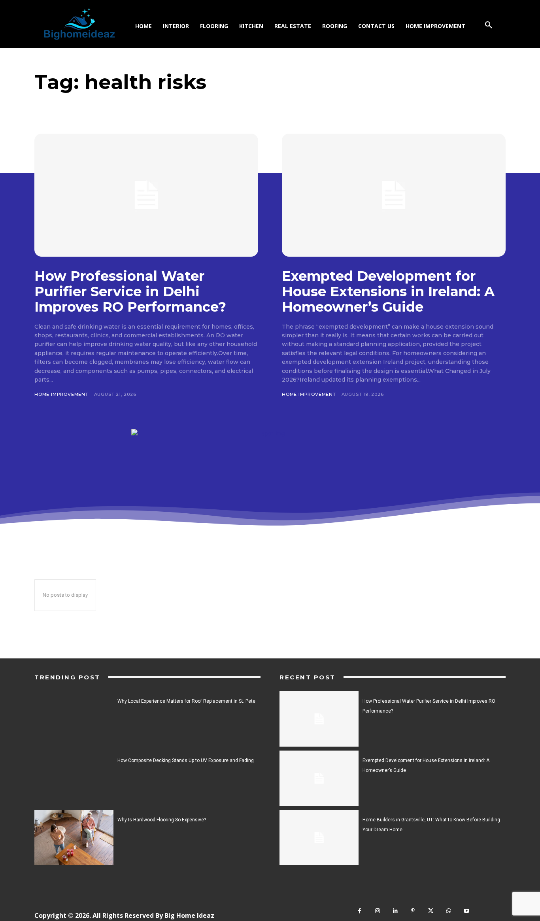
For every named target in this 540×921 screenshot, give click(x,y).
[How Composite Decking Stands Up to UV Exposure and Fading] (73, 778)
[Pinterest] (413, 911)
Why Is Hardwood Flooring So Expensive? (161, 820)
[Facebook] (359, 911)
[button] (488, 25)
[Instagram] (377, 911)
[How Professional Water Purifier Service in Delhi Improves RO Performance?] (146, 195)
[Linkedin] (395, 911)
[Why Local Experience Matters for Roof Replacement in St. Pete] (73, 719)
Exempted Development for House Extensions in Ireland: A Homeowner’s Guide (388, 291)
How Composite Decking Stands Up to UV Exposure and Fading (185, 760)
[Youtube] (466, 911)
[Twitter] (431, 911)
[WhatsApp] (448, 911)
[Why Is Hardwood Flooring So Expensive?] (73, 837)
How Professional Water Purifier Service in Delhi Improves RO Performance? (130, 291)
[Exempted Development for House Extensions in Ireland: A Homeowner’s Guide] (394, 195)
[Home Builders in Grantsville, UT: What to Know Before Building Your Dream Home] (319, 837)
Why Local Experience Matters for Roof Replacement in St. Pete (186, 701)
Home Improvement (61, 394)
